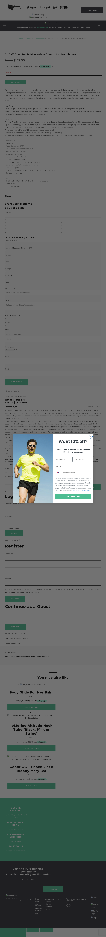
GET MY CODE (73, 496)
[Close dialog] (91, 436)
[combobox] (58, 472)
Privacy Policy (76, 490)
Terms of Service (86, 490)
